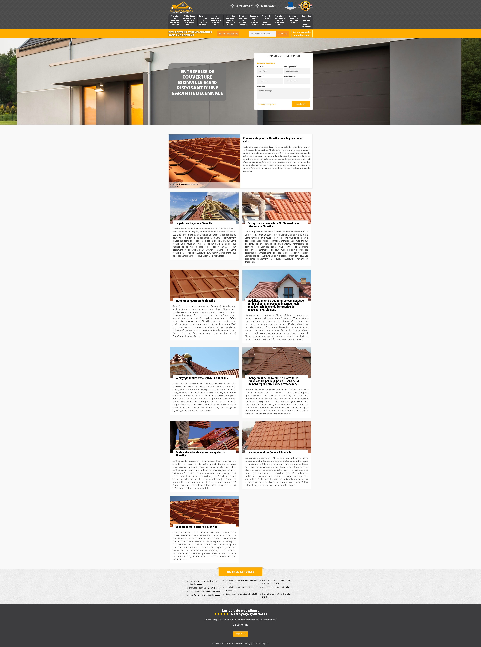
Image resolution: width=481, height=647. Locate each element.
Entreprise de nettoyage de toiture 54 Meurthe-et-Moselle (280, 20)
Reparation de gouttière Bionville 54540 (276, 595)
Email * (260, 76)
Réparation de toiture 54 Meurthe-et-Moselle (203, 20)
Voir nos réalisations (228, 33)
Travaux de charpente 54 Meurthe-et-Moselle (266, 20)
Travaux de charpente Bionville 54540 (205, 588)
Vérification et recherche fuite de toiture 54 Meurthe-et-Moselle (189, 20)
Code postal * (290, 66)
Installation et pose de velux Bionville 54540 (241, 582)
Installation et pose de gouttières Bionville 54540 (239, 588)
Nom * (260, 66)
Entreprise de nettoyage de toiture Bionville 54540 (203, 582)
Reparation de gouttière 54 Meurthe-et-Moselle (306, 21)
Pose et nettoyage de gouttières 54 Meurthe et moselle (216, 20)
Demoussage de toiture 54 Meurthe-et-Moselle (293, 19)
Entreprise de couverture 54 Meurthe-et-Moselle (174, 20)
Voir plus (241, 634)
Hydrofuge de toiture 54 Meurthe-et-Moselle (243, 20)
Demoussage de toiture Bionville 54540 (275, 588)
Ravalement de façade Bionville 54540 (205, 591)
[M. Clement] (181, 7)
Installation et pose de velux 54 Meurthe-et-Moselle (230, 20)
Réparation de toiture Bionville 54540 (241, 594)
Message (261, 86)
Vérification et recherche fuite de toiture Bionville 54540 (276, 582)
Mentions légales (261, 643)
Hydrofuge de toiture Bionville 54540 (204, 595)
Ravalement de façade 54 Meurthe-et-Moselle (254, 20)
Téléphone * (289, 76)
